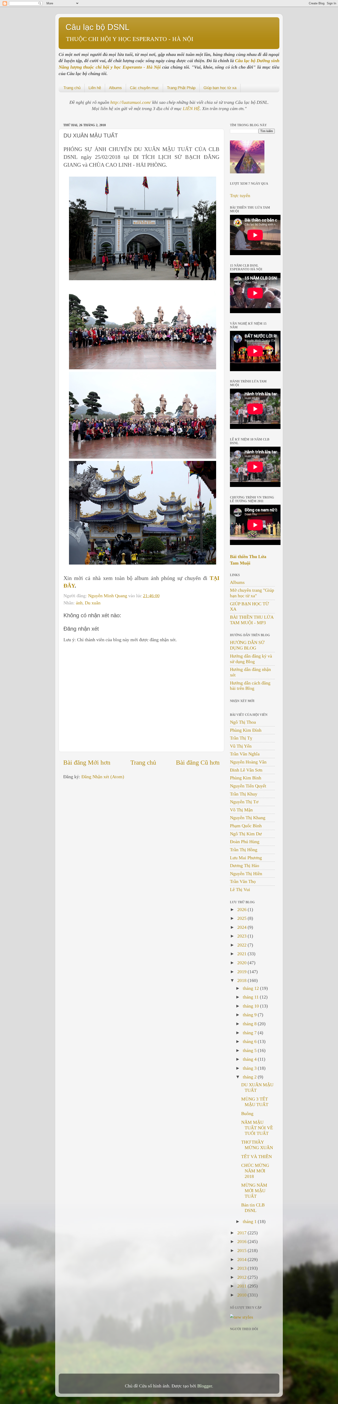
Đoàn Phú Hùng (244, 841)
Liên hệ (95, 88)
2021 (242, 953)
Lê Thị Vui (240, 889)
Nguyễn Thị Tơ (244, 801)
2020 (242, 962)
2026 (242, 909)
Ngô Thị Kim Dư (246, 833)
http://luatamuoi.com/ (131, 102)
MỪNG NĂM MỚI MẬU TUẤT (254, 1191)
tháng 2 (250, 1076)
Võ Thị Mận (241, 809)
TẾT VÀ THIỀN (256, 1156)
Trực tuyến (240, 195)
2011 (242, 1285)
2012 (242, 1277)
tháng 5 (250, 1050)
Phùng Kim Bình (245, 777)
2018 (242, 980)
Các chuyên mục (144, 88)
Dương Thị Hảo (244, 865)
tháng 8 (250, 1023)
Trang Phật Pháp (181, 88)
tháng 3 (250, 1068)
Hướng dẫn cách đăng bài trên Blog (250, 685)
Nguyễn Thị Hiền (246, 873)
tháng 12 (251, 988)
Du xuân (92, 602)
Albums (115, 88)
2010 (242, 1294)
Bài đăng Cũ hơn (198, 762)
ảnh (79, 602)
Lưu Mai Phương (246, 857)
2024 (242, 927)
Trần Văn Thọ (243, 881)
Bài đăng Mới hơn (86, 762)
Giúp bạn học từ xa (219, 88)
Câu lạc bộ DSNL (97, 27)
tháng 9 (250, 1014)
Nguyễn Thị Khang (247, 817)
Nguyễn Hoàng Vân (248, 761)
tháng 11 (251, 996)
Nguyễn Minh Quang (108, 595)
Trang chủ (71, 88)
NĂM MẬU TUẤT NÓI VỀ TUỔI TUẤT (257, 1128)
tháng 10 (251, 1005)
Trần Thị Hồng (243, 849)
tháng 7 (250, 1032)
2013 (242, 1268)
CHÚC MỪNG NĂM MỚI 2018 (255, 1171)
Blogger (204, 1385)
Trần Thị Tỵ (241, 737)
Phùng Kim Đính (245, 730)
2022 (242, 944)
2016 (242, 1241)
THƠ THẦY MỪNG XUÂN (257, 1144)
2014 (242, 1259)
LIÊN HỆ (191, 108)
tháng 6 (250, 1041)
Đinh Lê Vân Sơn (246, 769)
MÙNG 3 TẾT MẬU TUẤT (254, 1101)
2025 (242, 918)
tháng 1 (250, 1221)
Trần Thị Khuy (243, 793)
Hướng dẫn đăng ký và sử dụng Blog (251, 658)
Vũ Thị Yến (241, 746)
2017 (242, 1232)
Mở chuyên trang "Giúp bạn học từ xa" (252, 593)
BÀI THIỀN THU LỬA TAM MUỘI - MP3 (251, 620)
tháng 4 (250, 1059)
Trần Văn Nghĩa (245, 753)
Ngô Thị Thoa (243, 722)
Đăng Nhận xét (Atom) (102, 776)
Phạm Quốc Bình (246, 825)
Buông (247, 1113)
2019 (242, 971)
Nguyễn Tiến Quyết (248, 785)
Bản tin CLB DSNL (253, 1207)
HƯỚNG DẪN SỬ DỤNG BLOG (247, 645)
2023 (242, 935)
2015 (242, 1250)
